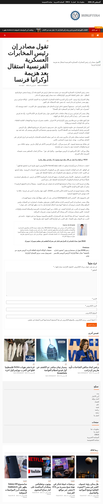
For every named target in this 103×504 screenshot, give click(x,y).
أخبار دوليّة (95, 399)
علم (97, 404)
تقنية (97, 407)
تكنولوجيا (73, 480)
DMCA (68, 2)
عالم (47, 40)
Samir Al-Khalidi (42, 85)
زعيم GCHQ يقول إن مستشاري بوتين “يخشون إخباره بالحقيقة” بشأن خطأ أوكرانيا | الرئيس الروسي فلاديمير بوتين (71, 252)
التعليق (94, 270)
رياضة (97, 410)
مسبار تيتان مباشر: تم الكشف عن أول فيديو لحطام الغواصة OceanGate (52, 370)
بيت (97, 394)
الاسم (94, 299)
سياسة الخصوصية (47, 2)
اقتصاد (97, 402)
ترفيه (97, 413)
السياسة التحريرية (59, 2)
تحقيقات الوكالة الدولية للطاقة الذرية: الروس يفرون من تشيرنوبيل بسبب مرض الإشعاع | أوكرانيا (33, 250)
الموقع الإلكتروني (91, 313)
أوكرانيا (62, 95)
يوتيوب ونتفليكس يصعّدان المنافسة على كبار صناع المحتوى (41, 487)
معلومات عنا (80, 2)
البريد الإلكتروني (91, 306)
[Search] (5, 35)
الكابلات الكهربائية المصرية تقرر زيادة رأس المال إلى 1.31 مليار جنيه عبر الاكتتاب (73, 30)
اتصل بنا (73, 2)
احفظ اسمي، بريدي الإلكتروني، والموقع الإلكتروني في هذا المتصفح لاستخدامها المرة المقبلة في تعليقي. (61, 320)
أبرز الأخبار (95, 396)
